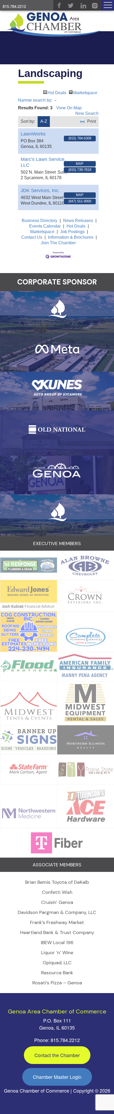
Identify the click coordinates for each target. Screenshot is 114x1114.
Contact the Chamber (57, 1055)
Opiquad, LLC (57, 962)
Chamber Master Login (57, 1076)
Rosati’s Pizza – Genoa (57, 983)
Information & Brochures (70, 237)
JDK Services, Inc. (40, 190)
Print (91, 121)
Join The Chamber (58, 243)
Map (80, 164)
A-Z (43, 121)
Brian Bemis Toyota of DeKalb (57, 882)
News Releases (78, 220)
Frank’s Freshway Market (57, 922)
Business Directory (39, 220)
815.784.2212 (14, 6)
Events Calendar (45, 226)
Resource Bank (57, 973)
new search (87, 113)
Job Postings (72, 231)
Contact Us (31, 237)
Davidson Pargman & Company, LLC (57, 912)
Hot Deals (56, 92)
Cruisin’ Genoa (57, 902)
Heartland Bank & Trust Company (57, 932)
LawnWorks (33, 134)
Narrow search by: (35, 100)
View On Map (69, 108)
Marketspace (85, 92)
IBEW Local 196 (57, 942)
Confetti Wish (57, 892)
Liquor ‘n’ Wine (57, 952)
